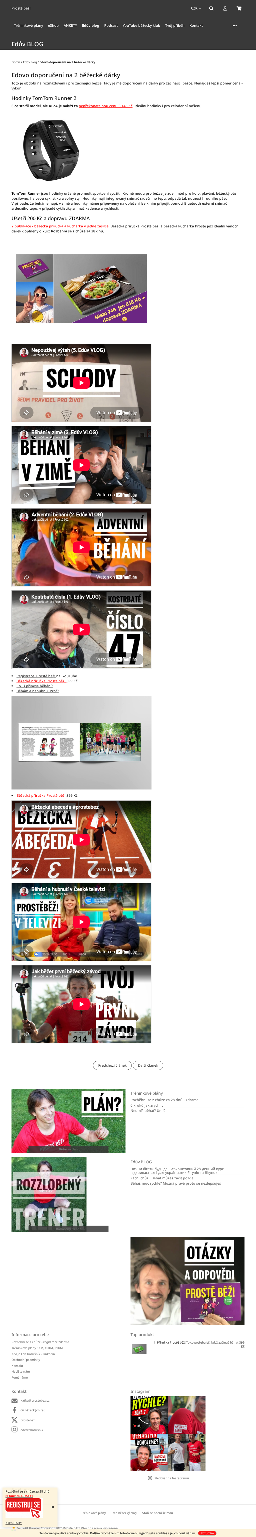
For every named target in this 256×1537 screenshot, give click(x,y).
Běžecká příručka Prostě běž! (41, 681)
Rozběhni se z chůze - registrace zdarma (40, 1342)
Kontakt (17, 1366)
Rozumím (207, 1533)
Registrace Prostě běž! (36, 676)
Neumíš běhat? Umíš (147, 1110)
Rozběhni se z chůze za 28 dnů (77, 231)
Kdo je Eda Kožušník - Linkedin (33, 1354)
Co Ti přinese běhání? (34, 686)
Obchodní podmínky (26, 1360)
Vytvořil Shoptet (28, 1528)
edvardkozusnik (31, 1430)
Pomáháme (20, 1377)
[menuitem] (29, 25)
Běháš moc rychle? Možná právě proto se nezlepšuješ (175, 1183)
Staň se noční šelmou (157, 1513)
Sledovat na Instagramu (171, 1478)
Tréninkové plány (93, 1513)
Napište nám (21, 1371)
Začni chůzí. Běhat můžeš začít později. (163, 1178)
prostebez (27, 1420)
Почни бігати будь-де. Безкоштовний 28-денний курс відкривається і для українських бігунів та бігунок (177, 1171)
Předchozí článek (112, 1065)
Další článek (148, 1065)
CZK (194, 8)
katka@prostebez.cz (35, 1400)
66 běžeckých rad (32, 1410)
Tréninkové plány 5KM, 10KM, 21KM (37, 1348)
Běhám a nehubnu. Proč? (37, 691)
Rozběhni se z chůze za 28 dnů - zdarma (164, 1100)
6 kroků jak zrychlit (146, 1105)
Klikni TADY (14, 1523)
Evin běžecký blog (124, 1513)
